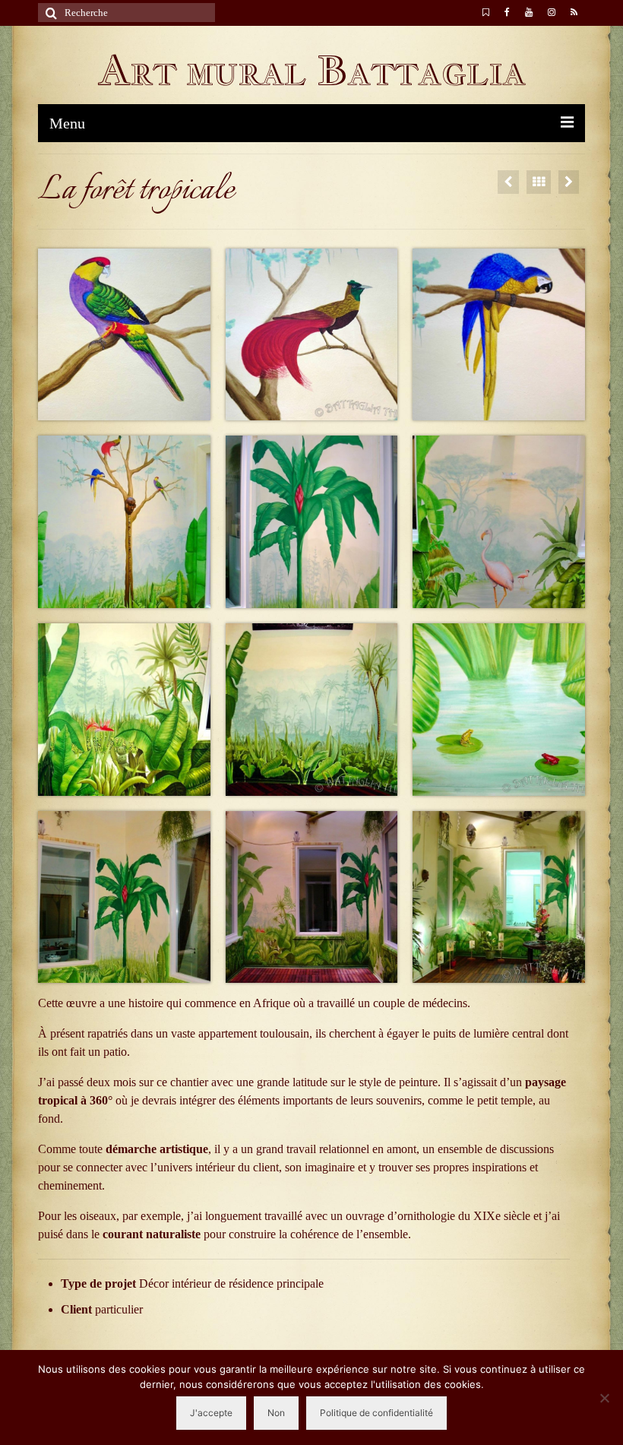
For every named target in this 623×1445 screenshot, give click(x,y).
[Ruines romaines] (508, 182)
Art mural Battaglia (311, 70)
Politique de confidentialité (376, 1412)
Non (276, 1412)
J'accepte (211, 1412)
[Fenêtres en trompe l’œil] (568, 182)
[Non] (604, 1397)
